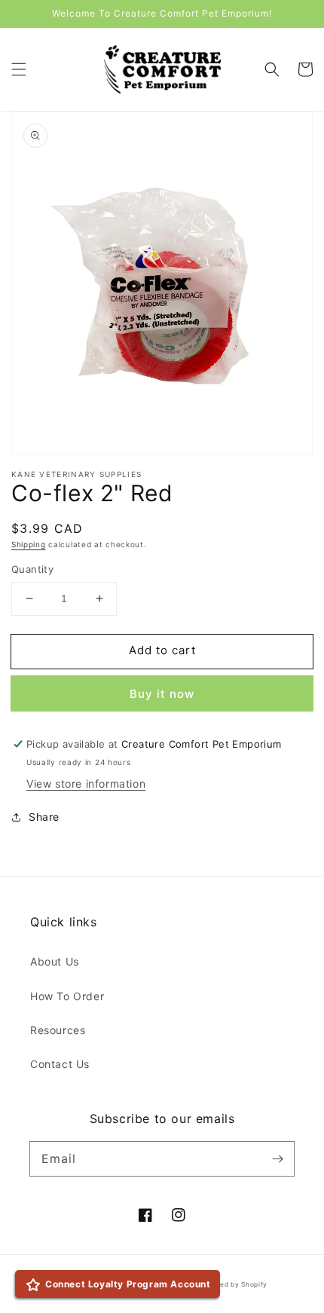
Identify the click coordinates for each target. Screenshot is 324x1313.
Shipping (28, 544)
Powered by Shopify (233, 1284)
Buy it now (162, 694)
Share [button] (44, 816)
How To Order (67, 996)
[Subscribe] (277, 1158)
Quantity (32, 569)
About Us (54, 961)
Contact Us (60, 1063)
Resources (57, 1030)
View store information (85, 783)
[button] (18, 69)
